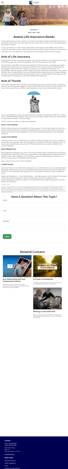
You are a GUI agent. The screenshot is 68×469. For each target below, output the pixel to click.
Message (6, 221)
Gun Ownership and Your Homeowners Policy (14, 280)
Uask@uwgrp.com (9, 454)
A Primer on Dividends (43, 279)
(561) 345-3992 (12, 443)
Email (5, 211)
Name (5, 200)
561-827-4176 (12, 445)
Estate (6, 466)
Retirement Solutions (10, 460)
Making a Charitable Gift (44, 311)
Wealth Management (10, 463)
